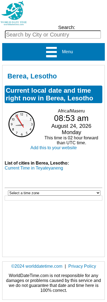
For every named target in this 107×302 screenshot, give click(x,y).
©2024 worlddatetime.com (36, 266)
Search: (66, 27)
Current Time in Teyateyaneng (34, 168)
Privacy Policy (82, 266)
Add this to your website (53, 147)
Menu (65, 51)
